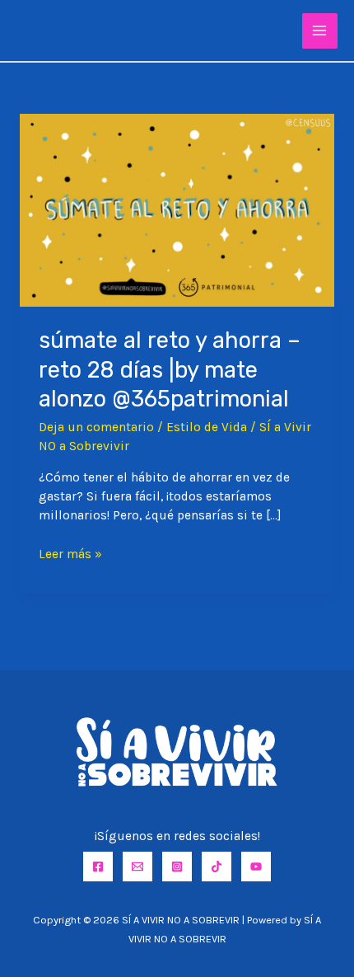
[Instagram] (177, 866)
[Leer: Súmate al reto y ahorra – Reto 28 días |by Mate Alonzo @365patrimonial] (177, 209)
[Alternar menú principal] (320, 31)
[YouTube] (256, 866)
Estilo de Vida (206, 427)
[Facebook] (98, 866)
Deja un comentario (96, 427)
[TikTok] (216, 866)
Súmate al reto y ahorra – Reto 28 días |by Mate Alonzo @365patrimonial (169, 369)
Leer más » (70, 555)
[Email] (137, 866)
